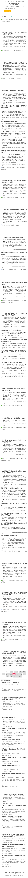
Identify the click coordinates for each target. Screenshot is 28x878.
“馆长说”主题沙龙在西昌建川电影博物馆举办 (14, 63)
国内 (6, 1)
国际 (8, 1)
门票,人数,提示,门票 (16, 520)
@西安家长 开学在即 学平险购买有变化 (13, 795)
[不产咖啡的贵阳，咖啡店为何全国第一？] (11, 225)
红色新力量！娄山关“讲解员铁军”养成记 (13, 91)
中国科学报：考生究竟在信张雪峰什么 (11, 488)
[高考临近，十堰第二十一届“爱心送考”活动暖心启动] (14, 551)
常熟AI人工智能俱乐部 (18, 873)
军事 (13, 6)
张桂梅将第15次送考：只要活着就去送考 (12, 330)
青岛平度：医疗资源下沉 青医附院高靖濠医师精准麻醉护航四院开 (14, 698)
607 (8, 676)
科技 (15, 6)
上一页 (16, 672)
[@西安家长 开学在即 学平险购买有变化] (12, 786)
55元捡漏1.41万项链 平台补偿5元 (11, 739)
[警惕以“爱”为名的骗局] (7, 709)
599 (24, 672)
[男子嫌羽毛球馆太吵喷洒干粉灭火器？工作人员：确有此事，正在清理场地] (14, 301)
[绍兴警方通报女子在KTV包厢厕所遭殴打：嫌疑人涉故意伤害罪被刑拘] (14, 827)
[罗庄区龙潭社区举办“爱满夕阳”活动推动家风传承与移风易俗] (14, 581)
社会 (11, 1)
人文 (18, 1)
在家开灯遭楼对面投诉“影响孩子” (11, 766)
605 (21, 674)
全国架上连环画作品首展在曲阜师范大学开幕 (14, 210)
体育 (6, 6)
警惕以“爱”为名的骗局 (8, 718)
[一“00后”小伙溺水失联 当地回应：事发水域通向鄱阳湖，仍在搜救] (14, 610)
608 (11, 676)
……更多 (10, 44)
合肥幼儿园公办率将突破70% (9, 536)
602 (11, 674)
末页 (20, 676)
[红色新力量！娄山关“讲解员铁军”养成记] (11, 78)
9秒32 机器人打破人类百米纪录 (10, 683)
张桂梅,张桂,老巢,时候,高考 (18, 337)
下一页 (15, 676)
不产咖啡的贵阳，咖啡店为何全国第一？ (13, 237)
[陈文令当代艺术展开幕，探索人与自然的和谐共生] (13, 269)
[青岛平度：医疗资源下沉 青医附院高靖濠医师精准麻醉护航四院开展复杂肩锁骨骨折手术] (14, 690)
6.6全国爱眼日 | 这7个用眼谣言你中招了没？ (14, 418)
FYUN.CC (12, 872)
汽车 (20, 1)
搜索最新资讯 (7, 11)
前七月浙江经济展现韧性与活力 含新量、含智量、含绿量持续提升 (13, 845)
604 (17, 674)
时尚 (13, 1)
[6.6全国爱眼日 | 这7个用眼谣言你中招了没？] (12, 405)
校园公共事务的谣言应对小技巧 (9, 121)
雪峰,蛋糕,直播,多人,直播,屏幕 (18, 511)
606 (24, 674)
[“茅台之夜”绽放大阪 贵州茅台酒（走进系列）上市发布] (14, 376)
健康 (23, 1)
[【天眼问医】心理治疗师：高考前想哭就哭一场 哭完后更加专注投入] (14, 640)
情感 (15, 1)
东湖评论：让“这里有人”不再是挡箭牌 (12, 817)
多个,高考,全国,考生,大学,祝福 (18, 373)
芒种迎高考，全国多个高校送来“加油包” (12, 362)
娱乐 (8, 6)
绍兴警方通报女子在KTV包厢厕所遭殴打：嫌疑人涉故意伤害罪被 (14, 836)
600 (4, 674)
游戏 (18, 6)
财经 (11, 6)
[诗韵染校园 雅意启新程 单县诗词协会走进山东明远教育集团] (14, 428)
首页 (11, 672)
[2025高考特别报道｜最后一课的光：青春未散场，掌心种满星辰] (14, 168)
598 (20, 672)
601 (7, 674)
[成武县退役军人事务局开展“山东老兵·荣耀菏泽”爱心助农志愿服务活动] (14, 459)
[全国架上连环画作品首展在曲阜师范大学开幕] (12, 197)
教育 (20, 6)
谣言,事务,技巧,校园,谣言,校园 (18, 131)
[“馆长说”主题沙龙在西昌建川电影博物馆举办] (12, 50)
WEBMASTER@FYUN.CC (17, 875)
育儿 (23, 6)
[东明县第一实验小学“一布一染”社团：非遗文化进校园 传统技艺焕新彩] (14, 20)
